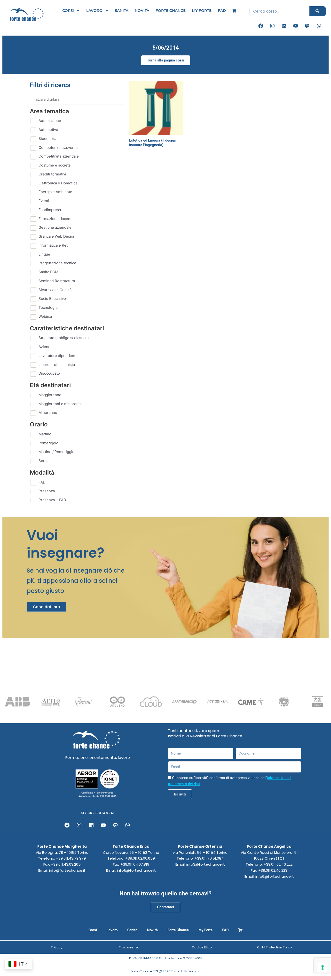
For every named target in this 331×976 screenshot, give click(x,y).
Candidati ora (46, 606)
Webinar (46, 316)
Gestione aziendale (55, 227)
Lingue (44, 254)
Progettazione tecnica (57, 263)
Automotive (48, 129)
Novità (142, 10)
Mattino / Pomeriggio (56, 451)
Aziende (46, 346)
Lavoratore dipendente (58, 355)
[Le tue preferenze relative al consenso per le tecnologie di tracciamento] (322, 967)
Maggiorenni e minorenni (60, 403)
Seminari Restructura (57, 281)
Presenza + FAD (52, 500)
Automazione (50, 120)
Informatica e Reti (54, 245)
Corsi (68, 10)
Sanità (121, 10)
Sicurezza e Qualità (55, 290)
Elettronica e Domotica (58, 183)
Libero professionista (57, 364)
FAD (222, 10)
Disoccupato (49, 373)
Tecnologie (48, 307)
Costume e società (55, 165)
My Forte (202, 10)
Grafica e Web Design (57, 236)
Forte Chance (171, 10)
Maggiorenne (50, 395)
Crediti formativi (52, 174)
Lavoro (94, 10)
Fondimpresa (50, 209)
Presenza (47, 491)
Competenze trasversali (59, 147)
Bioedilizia (47, 138)
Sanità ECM (48, 272)
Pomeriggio (48, 443)
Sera (43, 460)
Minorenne (48, 412)
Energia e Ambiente (55, 191)
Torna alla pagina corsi (165, 60)
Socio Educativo (52, 298)
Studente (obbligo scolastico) (64, 337)
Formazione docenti (55, 218)
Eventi (44, 200)
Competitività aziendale (59, 156)
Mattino (45, 434)
